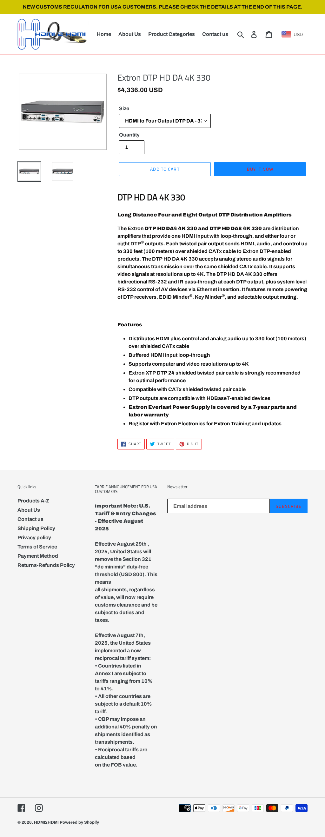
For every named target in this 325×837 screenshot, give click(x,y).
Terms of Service (37, 546)
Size (124, 108)
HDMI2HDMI (46, 822)
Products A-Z (33, 500)
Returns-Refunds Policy (46, 565)
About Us (28, 510)
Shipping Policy (36, 528)
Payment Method (37, 556)
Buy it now (260, 169)
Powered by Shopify (79, 822)
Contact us (30, 519)
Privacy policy (34, 537)
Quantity (129, 134)
